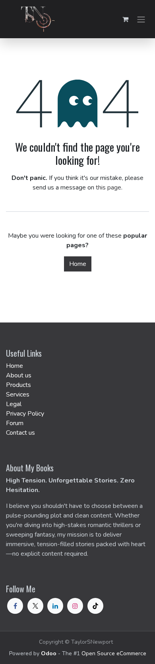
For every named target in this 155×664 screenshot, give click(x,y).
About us (18, 375)
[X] (35, 606)
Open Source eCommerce (113, 653)
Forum (14, 423)
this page (108, 187)
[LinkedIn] (55, 606)
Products (18, 385)
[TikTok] (95, 606)
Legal (13, 404)
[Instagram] (75, 606)
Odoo (49, 653)
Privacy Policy (25, 413)
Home (77, 264)
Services (17, 394)
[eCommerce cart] (125, 19)
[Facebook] (15, 606)
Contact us (20, 432)
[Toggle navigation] (141, 19)
